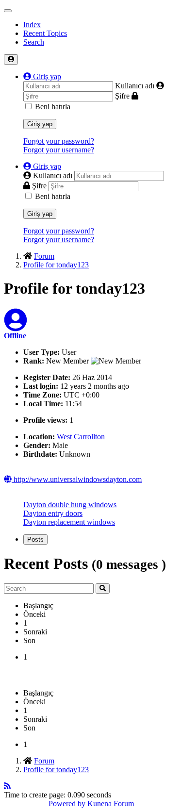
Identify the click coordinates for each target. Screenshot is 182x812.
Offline (15, 335)
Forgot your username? (58, 150)
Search (33, 42)
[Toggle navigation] (8, 10)
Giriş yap (39, 124)
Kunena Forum (110, 803)
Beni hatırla (52, 106)
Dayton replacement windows (69, 522)
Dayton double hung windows (69, 504)
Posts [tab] (35, 539)
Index (32, 24)
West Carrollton (81, 436)
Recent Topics (45, 33)
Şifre (122, 96)
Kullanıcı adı (134, 86)
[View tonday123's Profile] (15, 326)
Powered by (67, 803)
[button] (42, 76)
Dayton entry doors (53, 513)
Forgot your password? (58, 141)
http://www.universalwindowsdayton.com (77, 479)
